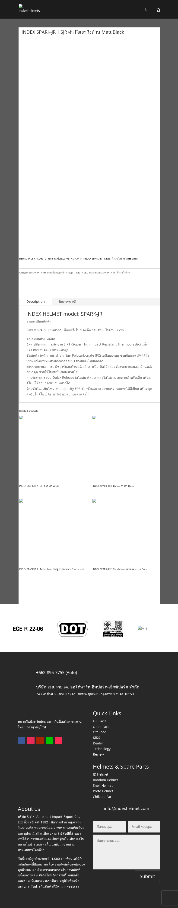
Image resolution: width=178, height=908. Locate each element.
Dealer (98, 743)
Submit (147, 876)
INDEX (84, 272)
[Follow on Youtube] (40, 740)
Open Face (101, 726)
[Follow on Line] (49, 740)
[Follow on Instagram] (31, 740)
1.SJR (76, 272)
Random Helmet (105, 780)
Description (35, 301)
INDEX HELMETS (37, 258)
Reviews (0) (67, 301)
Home (22, 258)
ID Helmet (100, 774)
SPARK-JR (77, 258)
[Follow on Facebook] (21, 740)
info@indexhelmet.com (126, 808)
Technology (102, 749)
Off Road (99, 732)
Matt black (95, 272)
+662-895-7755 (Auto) (56, 672)
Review (98, 754)
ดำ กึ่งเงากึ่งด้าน (121, 272)
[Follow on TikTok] (58, 740)
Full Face (99, 721)
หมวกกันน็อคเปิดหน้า (59, 258)
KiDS (96, 737)
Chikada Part (103, 796)
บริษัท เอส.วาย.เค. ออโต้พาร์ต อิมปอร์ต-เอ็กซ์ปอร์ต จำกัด (88, 687)
